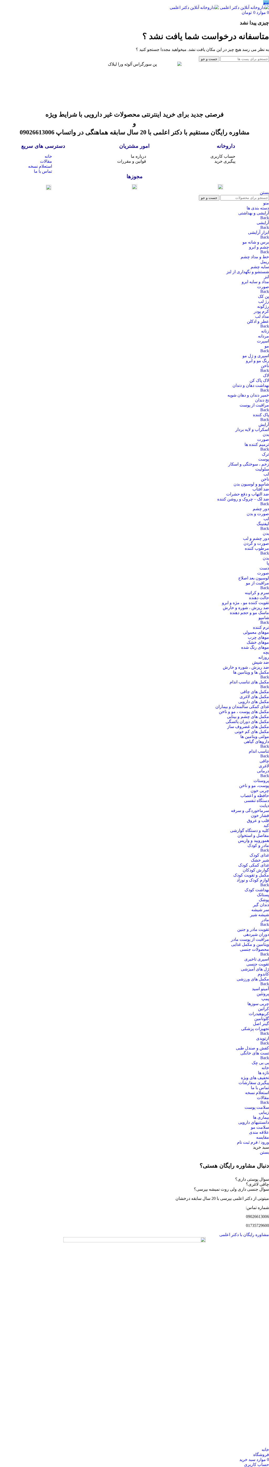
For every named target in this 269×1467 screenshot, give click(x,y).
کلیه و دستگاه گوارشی (249, 830)
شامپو (263, 617)
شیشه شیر (259, 914)
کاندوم (263, 974)
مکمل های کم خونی (252, 731)
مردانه (263, 336)
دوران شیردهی (256, 934)
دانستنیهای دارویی (253, 1122)
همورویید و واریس (253, 840)
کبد (266, 825)
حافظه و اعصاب (254, 795)
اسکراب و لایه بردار (252, 429)
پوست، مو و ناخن (254, 785)
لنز (266, 277)
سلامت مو (260, 1127)
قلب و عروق (258, 820)
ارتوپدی (262, 1038)
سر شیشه (260, 909)
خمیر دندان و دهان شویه (248, 395)
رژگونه (263, 306)
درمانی (263, 771)
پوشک (264, 900)
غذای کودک (259, 855)
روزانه (263, 657)
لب (266, 474)
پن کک (263, 296)
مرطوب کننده (257, 548)
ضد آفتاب (260, 489)
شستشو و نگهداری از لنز (247, 272)
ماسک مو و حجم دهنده (249, 612)
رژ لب (263, 301)
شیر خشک (260, 860)
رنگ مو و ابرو (257, 360)
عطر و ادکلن (258, 321)
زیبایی (264, 1112)
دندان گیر (261, 905)
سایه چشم (260, 267)
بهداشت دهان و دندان (250, 385)
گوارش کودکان (256, 870)
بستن (264, 192)
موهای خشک (258, 642)
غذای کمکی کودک (253, 865)
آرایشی (263, 222)
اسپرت (263, 341)
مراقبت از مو (257, 583)
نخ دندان (262, 400)
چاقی (264, 761)
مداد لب (262, 316)
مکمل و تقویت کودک (251, 875)
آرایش (263, 424)
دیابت (264, 805)
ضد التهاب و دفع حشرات (247, 494)
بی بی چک (260, 1062)
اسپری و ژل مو (255, 355)
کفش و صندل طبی (252, 1048)
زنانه (265, 331)
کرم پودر (261, 311)
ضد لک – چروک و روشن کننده (243, 499)
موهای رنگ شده (255, 647)
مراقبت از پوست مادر (250, 939)
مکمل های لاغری (254, 696)
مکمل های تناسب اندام (249, 682)
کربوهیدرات (259, 1013)
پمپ (265, 998)
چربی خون (260, 790)
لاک (266, 375)
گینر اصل (261, 1023)
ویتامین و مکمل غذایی (250, 944)
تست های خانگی (254, 1053)
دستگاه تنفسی (256, 800)
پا (268, 563)
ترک (265, 454)
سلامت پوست (257, 1107)
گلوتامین (261, 1018)
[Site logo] (244, 7)
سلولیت (262, 469)
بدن (266, 434)
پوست (263, 459)
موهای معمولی (256, 632)
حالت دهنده (259, 597)
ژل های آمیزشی (255, 969)
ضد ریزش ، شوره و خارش (246, 607)
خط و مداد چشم (255, 257)
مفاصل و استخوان (253, 835)
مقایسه (262, 1137)
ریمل (264, 262)
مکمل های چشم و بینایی (248, 716)
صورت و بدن (258, 513)
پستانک (263, 895)
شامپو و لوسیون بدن (251, 484)
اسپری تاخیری (256, 959)
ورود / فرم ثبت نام (253, 1142)
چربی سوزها (258, 1003)
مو (267, 346)
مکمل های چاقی (254, 691)
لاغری (264, 766)
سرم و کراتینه (257, 592)
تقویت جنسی (257, 964)
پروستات (261, 780)
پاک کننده (261, 415)
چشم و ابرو (259, 247)
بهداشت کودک (257, 890)
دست (264, 568)
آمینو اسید (260, 988)
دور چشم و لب (256, 538)
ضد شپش (260, 662)
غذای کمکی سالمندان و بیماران (242, 706)
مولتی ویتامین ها (254, 736)
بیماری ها (261, 1117)
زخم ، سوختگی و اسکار (248, 464)
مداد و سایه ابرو (255, 281)
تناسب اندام (259, 751)
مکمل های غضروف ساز (248, 726)
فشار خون (260, 815)
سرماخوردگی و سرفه (250, 810)
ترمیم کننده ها (257, 444)
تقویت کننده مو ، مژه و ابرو (245, 602)
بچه (266, 652)
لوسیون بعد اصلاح (253, 578)
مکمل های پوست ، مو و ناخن (244, 711)
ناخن (265, 365)
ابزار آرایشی (258, 232)
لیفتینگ (263, 523)
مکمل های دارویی (253, 701)
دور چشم (261, 508)
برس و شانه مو (255, 242)
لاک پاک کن (259, 380)
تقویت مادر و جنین (253, 929)
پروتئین (263, 993)
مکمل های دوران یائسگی (247, 721)
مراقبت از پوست (254, 405)
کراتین (263, 1008)
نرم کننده (261, 627)
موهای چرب (258, 637)
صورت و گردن (256, 543)
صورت (263, 286)
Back (264, 217)
